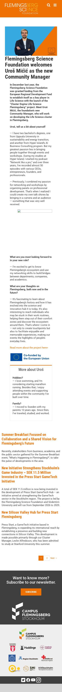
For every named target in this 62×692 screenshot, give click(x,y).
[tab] (31, 369)
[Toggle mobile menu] (55, 5)
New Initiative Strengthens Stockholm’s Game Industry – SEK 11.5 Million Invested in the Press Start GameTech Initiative (30, 474)
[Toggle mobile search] (48, 5)
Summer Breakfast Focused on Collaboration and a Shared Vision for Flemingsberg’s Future (29, 439)
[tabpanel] (31, 397)
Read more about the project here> (29, 347)
